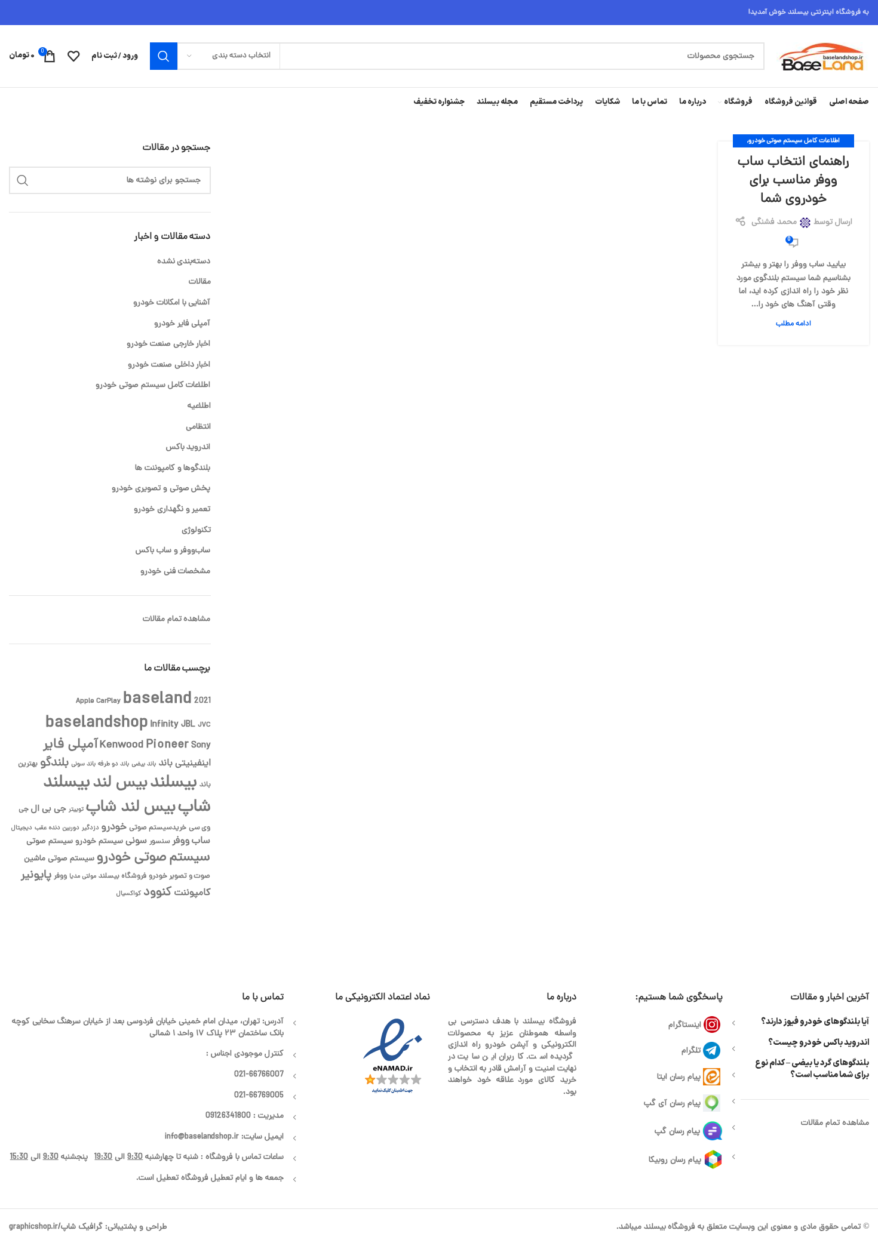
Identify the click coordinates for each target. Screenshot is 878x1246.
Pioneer (167, 745)
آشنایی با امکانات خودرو (172, 303)
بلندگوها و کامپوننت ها (173, 468)
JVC (204, 725)
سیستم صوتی (49, 841)
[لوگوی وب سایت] (822, 57)
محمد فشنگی (774, 222)
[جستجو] (163, 56)
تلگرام (691, 1051)
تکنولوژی (196, 530)
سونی (136, 841)
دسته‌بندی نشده (184, 262)
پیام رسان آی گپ (672, 1103)
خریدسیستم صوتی (157, 827)
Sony (201, 746)
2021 (202, 701)
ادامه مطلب (793, 324)
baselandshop (96, 723)
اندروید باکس (188, 447)
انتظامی (198, 427)
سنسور (159, 841)
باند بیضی (143, 764)
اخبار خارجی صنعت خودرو (169, 344)
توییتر (76, 809)
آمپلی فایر (70, 744)
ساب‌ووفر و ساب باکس (173, 550)
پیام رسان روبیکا (675, 1160)
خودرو (114, 827)
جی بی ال (48, 809)
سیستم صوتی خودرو (154, 857)
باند (165, 763)
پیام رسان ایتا (679, 1077)
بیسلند (173, 783)
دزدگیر (90, 828)
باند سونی (83, 764)
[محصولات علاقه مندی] (73, 56)
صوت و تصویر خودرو (180, 876)
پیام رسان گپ (677, 1131)
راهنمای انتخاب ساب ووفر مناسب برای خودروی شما (793, 181)
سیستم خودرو (99, 841)
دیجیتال (21, 828)
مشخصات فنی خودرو (175, 571)
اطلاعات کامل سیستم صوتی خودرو (794, 141)
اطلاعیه (199, 406)
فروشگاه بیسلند (122, 876)
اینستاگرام (684, 1025)
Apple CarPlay (98, 701)
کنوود (157, 892)
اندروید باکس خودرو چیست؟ (818, 1043)
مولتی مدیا (82, 876)
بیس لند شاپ (131, 807)
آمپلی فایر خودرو (182, 324)
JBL (188, 725)
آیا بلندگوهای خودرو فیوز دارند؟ (815, 1022)
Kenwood (121, 745)
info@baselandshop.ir (202, 1137)
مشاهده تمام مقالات (177, 619)
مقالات (200, 282)
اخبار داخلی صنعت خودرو (169, 365)
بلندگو (54, 763)
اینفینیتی (193, 763)
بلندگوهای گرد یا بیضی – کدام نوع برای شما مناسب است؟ (812, 1069)
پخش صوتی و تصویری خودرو (161, 488)
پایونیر (36, 875)
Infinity (165, 725)
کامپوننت (192, 893)
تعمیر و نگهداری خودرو (172, 509)
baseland (157, 699)
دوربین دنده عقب (57, 828)
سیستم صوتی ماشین (59, 859)
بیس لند (120, 783)
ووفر (60, 876)
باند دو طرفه (113, 764)
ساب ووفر (192, 841)
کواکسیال (128, 894)
